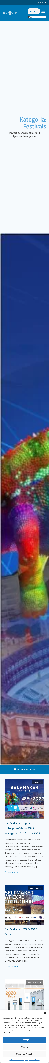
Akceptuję (24, 1039)
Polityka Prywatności (17, 1060)
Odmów (24, 1047)
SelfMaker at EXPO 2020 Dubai (21, 932)
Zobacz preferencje (24, 1054)
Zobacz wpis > (11, 872)
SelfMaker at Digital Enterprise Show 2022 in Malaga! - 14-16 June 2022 (22, 828)
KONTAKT (34, 11)
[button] (45, 1013)
